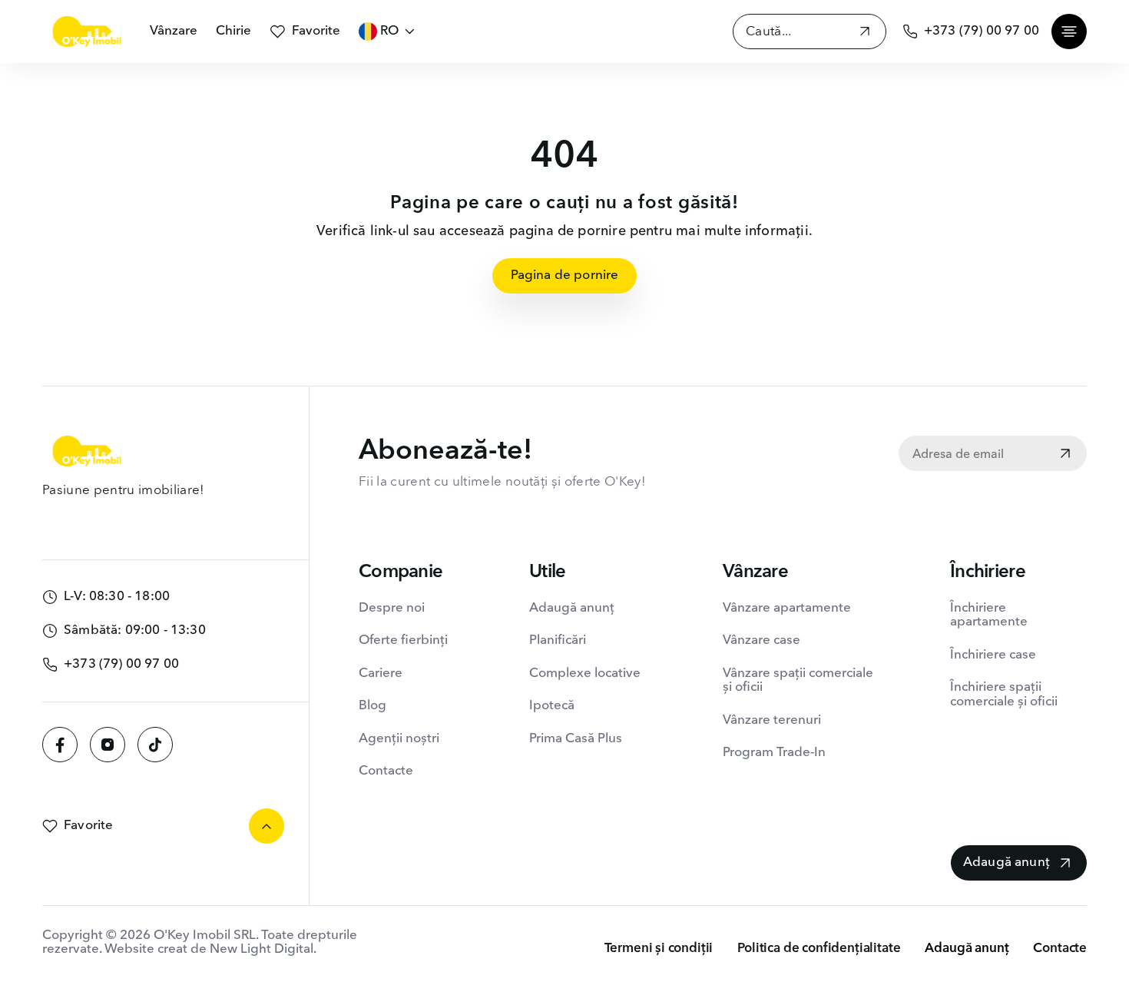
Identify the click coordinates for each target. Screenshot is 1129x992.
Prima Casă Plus (575, 738)
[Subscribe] (1065, 455)
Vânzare (173, 31)
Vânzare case (761, 640)
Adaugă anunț (571, 608)
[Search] (865, 33)
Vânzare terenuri (772, 720)
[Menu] (1069, 31)
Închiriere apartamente (989, 615)
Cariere (380, 673)
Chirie (233, 31)
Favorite (316, 31)
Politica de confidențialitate (818, 948)
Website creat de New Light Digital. (210, 949)
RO (389, 31)
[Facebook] (60, 744)
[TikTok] (155, 744)
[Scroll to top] (266, 826)
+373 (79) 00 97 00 (981, 31)
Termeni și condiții (658, 948)
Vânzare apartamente (787, 608)
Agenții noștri (399, 738)
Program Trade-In (774, 752)
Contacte (386, 771)
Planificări (557, 640)
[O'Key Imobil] (86, 31)
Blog (372, 705)
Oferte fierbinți (403, 640)
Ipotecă (551, 705)
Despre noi (392, 608)
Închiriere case (993, 655)
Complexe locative (585, 673)
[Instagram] (107, 744)
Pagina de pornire (565, 275)
